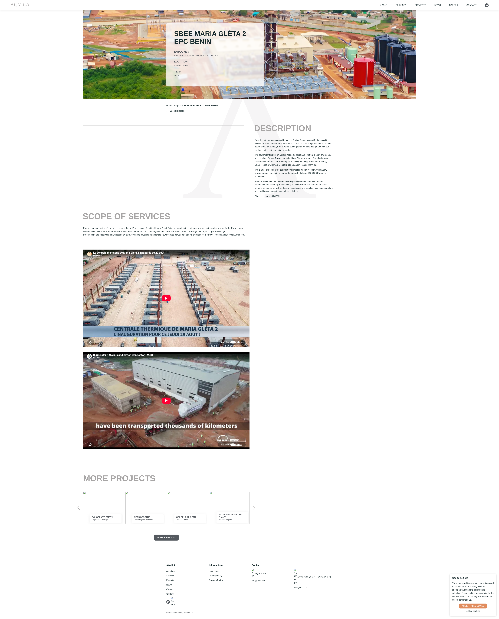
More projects (166, 537)
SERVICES (401, 5)
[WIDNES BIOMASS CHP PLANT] (230, 508)
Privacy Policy (215, 576)
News (437, 5)
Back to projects (177, 111)
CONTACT (471, 5)
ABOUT (383, 5)
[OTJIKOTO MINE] (145, 508)
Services (170, 576)
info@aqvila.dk (258, 581)
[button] (78, 507)
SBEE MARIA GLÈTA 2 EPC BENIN (201, 105)
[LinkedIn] (487, 5)
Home (169, 105)
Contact (169, 594)
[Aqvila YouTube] (173, 601)
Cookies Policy (216, 580)
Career (453, 5)
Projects (178, 105)
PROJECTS (420, 5)
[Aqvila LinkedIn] (168, 601)
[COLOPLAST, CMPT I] (103, 508)
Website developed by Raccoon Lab (179, 613)
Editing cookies (473, 611)
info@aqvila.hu (301, 588)
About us (170, 571)
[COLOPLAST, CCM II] (187, 508)
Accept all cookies (473, 606)
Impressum (214, 571)
